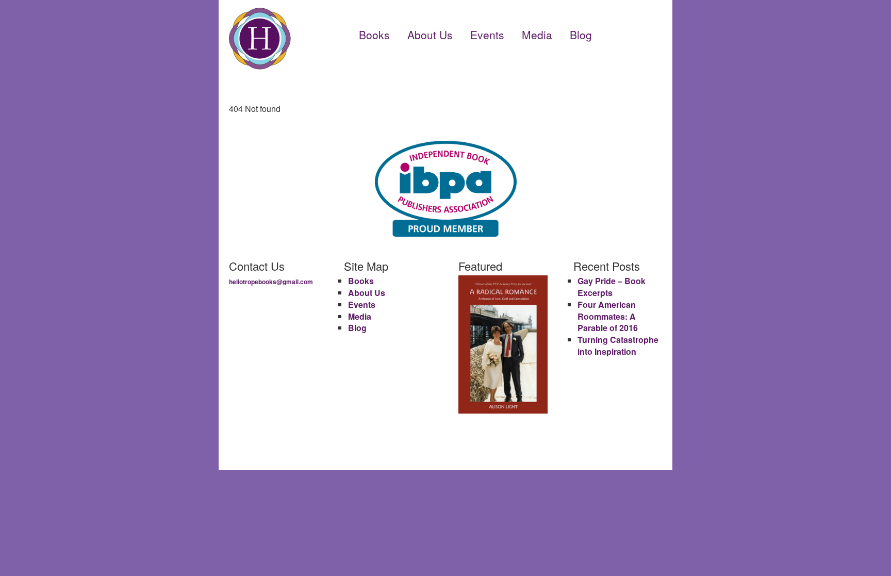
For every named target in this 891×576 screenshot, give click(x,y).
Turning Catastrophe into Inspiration (618, 345)
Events (487, 34)
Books (374, 34)
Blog (581, 34)
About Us (430, 34)
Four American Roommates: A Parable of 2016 (608, 316)
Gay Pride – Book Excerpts (612, 287)
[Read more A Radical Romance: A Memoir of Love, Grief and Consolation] (503, 344)
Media (537, 34)
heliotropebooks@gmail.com (271, 281)
